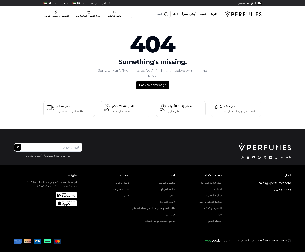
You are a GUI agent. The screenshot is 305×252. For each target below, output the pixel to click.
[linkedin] (270, 157)
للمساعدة (170, 214)
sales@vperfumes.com (275, 183)
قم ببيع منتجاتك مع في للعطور (160, 221)
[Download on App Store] (50, 203)
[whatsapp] (259, 157)
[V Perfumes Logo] (243, 14)
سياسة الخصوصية (212, 195)
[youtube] (253, 157)
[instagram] (276, 157)
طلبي (126, 195)
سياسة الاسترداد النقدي (210, 201)
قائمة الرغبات (122, 182)
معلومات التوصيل (166, 182)
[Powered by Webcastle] (213, 240)
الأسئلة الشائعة (167, 201)
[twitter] (265, 157)
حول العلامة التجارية (211, 182)
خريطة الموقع (214, 221)
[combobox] (78, 3)
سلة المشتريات (121, 189)
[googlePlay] (242, 157)
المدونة (218, 214)
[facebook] (281, 157)
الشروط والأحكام (213, 208)
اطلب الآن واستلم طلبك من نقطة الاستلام (153, 208)
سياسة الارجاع (168, 189)
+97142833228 (280, 190)
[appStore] (248, 157)
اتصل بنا (217, 189)
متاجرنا (171, 195)
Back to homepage (152, 85)
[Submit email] (17, 147)
